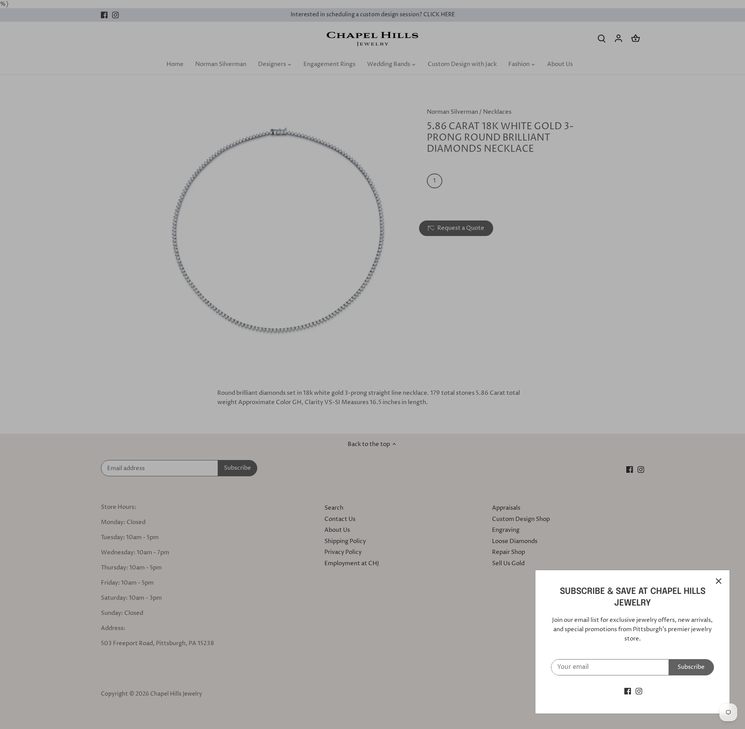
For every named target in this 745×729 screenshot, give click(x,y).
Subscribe (691, 667)
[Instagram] (639, 691)
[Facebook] (627, 691)
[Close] (718, 581)
